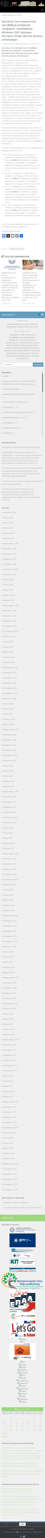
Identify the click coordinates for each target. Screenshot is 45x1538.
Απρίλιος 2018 (9, 1029)
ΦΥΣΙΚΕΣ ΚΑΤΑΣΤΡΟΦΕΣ (17, 249)
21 (28, 1426)
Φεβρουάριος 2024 (11, 667)
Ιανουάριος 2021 (10, 859)
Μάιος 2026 (8, 528)
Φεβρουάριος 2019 (11, 977)
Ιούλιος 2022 (9, 766)
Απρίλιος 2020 (9, 905)
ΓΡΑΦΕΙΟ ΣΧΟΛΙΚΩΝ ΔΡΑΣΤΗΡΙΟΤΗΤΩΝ (18, 412)
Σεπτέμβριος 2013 (11, 1189)
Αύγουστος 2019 (10, 946)
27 (22, 1430)
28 (28, 1430)
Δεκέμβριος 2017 (10, 1050)
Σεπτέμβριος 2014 (11, 1184)
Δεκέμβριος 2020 (10, 864)
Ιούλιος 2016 (9, 1138)
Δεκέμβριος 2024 (10, 616)
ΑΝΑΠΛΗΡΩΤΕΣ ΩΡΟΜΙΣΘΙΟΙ (14, 402)
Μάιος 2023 (8, 714)
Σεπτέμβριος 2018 (11, 1003)
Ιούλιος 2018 (9, 1014)
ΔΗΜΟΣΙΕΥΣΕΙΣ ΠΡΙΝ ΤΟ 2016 (14, 417)
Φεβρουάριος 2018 (11, 1039)
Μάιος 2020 (8, 900)
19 (17, 1426)
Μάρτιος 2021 (9, 848)
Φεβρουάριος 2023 (11, 729)
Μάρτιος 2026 (9, 538)
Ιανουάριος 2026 (10, 548)
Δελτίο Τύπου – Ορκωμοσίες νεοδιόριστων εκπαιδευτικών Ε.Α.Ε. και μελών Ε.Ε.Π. (18, 1490)
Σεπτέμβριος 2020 (11, 879)
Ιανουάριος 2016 (10, 1169)
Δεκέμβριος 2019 (10, 926)
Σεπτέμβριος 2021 (11, 817)
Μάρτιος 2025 (9, 600)
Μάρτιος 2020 (9, 910)
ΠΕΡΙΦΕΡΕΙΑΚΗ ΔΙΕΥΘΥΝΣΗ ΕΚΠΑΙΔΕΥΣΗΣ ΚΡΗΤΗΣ (20, 1484)
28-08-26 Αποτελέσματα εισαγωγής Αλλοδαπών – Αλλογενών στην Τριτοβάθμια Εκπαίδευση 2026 (20, 1464)
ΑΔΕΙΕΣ (6, 376)
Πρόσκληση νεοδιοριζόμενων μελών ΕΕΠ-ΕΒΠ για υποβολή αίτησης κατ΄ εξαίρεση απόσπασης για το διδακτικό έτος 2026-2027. (21, 1512)
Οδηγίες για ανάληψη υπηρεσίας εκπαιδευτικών (22, 447)
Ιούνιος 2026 (8, 523)
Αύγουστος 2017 (10, 1071)
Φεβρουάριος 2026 (11, 543)
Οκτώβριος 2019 (10, 936)
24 (5, 1430)
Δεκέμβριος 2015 (10, 1174)
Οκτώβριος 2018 (10, 998)
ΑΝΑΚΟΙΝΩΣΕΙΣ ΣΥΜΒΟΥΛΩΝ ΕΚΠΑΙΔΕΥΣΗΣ (19, 394)
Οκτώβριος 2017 (10, 1060)
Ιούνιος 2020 (8, 895)
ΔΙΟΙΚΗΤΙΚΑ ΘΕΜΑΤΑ (11, 428)
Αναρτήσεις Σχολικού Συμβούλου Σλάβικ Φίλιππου (23, 1207)
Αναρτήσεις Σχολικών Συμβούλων (16, 1202)
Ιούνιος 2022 (8, 771)
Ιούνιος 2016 (8, 1143)
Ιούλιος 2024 (9, 641)
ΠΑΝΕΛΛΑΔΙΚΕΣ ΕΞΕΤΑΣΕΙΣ (12, 15)
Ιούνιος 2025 (8, 585)
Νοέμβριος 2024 (10, 621)
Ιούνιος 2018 (8, 1019)
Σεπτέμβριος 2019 (11, 941)
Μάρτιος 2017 (9, 1096)
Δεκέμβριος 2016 (10, 1112)
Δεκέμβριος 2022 (10, 740)
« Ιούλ (4, 1436)
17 (5, 1426)
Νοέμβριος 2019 (10, 931)
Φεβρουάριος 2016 (11, 1164)
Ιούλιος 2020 (9, 890)
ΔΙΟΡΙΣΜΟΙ (7, 433)
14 (28, 1423)
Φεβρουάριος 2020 (11, 915)
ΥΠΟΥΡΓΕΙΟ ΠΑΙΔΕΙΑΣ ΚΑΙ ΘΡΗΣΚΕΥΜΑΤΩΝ (18, 1443)
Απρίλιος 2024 (9, 657)
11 (11, 1423)
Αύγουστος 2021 (10, 822)
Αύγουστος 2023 (10, 698)
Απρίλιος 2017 (9, 1091)
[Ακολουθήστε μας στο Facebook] (39, 315)
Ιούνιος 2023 (8, 709)
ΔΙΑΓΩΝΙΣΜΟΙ (8, 423)
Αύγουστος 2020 (10, 884)
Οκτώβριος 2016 (10, 1122)
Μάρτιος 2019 (9, 972)
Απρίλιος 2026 (9, 533)
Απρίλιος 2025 (9, 595)
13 (22, 1423)
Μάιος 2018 (8, 1024)
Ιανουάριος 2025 (10, 610)
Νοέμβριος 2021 (10, 807)
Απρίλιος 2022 (9, 781)
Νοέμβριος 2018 (10, 993)
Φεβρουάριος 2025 (11, 605)
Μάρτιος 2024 (9, 662)
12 (17, 1423)
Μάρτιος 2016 (9, 1158)
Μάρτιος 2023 (9, 724)
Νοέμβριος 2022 (10, 745)
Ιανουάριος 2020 (10, 921)
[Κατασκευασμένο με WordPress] (17, 1532)
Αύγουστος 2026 (10, 512)
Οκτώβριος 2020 (10, 874)
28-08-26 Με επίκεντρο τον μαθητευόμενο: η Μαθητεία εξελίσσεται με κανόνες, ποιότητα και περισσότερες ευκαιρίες (22, 1473)
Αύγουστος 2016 (10, 1133)
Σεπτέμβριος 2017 (11, 1065)
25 (11, 1430)
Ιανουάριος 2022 (10, 797)
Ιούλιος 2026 (9, 517)
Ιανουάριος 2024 (10, 673)
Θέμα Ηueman (37, 1532)
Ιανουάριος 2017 (10, 1107)
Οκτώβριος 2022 (10, 750)
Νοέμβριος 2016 (10, 1117)
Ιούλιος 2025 (9, 579)
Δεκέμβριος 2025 (10, 554)
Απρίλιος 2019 (9, 967)
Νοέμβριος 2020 (10, 869)
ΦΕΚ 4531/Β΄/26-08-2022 (11, 231)
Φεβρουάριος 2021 (11, 853)
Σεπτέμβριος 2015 (11, 1179)
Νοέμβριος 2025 (10, 559)
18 (11, 1426)
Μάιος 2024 (8, 652)
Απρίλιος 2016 (9, 1153)
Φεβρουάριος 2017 (11, 1102)
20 (22, 1426)
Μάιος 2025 (8, 590)
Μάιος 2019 (8, 962)
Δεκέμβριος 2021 (10, 802)
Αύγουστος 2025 (10, 574)
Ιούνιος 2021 (8, 833)
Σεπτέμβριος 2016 (11, 1127)
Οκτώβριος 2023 (10, 688)
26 (17, 1430)
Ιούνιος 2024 (8, 647)
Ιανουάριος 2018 (10, 1045)
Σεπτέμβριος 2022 (11, 755)
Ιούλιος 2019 (9, 952)
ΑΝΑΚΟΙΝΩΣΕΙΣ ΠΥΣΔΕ (12, 389)
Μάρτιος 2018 (9, 1034)
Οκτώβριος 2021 (10, 812)
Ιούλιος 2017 (9, 1076)
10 (5, 1423)
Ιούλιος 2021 (9, 828)
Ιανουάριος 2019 (10, 983)
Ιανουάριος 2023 (10, 735)
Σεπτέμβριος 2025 (11, 569)
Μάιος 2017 (8, 1086)
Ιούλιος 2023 (9, 704)
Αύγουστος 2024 (10, 636)
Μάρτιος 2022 (9, 786)
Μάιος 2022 (8, 776)
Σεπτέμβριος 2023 (11, 693)
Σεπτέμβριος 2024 (11, 631)
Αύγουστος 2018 (10, 1008)
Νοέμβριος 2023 (10, 683)
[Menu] (42, 10)
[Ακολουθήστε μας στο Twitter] (42, 315)
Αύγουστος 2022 (10, 760)
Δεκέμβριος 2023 (10, 678)
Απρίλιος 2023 (9, 719)
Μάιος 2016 (8, 1148)
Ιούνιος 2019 (8, 957)
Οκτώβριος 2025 (10, 564)
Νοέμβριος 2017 (10, 1055)
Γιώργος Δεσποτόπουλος (18, 44)
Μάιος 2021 (8, 838)
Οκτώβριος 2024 (10, 626)
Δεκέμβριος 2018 (10, 988)
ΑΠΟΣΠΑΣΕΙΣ (8, 407)
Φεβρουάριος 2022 (11, 791)
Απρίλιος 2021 (9, 843)
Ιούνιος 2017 (8, 1081)
